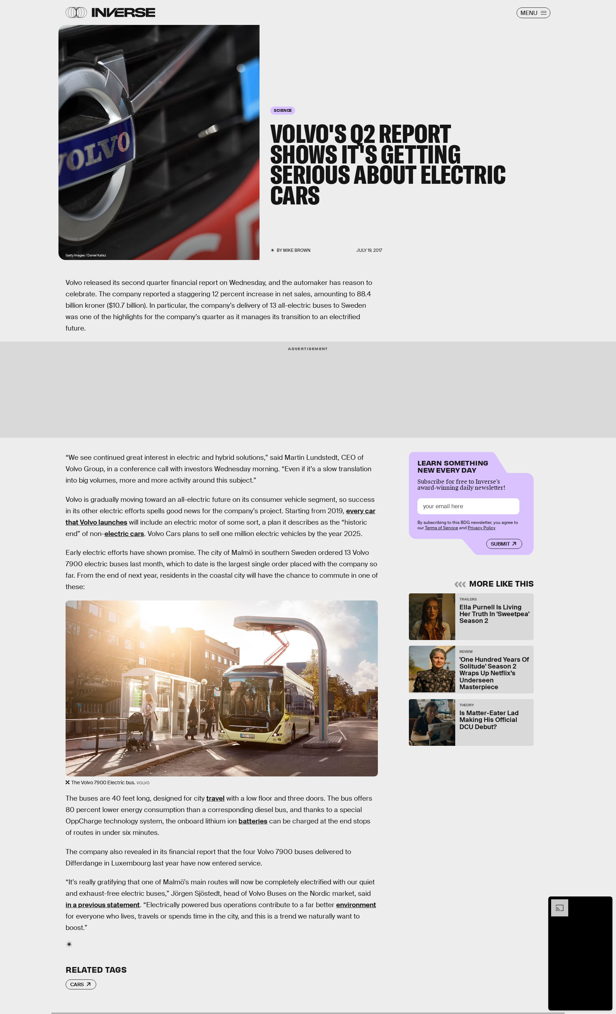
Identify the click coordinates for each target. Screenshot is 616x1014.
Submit (500, 544)
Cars (77, 984)
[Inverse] (123, 12)
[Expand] (556, 903)
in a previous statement (103, 904)
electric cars (124, 533)
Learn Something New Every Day (452, 465)
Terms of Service (441, 528)
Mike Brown (296, 250)
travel (215, 798)
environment (356, 904)
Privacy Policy (482, 528)
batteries (252, 821)
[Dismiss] (604, 903)
